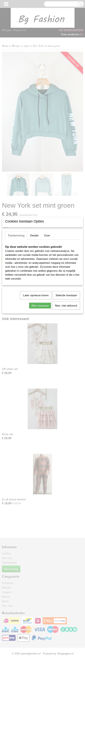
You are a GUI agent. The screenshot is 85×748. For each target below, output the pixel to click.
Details (34, 235)
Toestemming (16, 235)
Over (47, 235)
